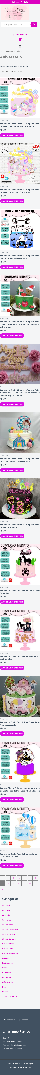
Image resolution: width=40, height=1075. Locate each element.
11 (24, 883)
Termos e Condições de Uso (14, 1045)
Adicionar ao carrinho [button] (12, 135)
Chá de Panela (8, 934)
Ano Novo (6, 910)
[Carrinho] (20, 39)
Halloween (6, 972)
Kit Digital (6, 977)
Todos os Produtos (10, 996)
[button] (20, 46)
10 (19, 883)
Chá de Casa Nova (10, 929)
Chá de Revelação (10, 939)
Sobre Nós (7, 1038)
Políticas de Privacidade (13, 1041)
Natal (4, 987)
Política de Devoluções (12, 1048)
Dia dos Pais (7, 948)
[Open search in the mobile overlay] (19, 24)
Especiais (6, 958)
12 (30, 883)
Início (2, 51)
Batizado (6, 915)
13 (35, 883)
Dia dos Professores (10, 953)
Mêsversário (7, 982)
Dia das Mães (8, 944)
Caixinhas (6, 920)
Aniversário (10, 51)
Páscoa (5, 992)
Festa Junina (7, 963)
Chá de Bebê (7, 924)
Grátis (4, 968)
